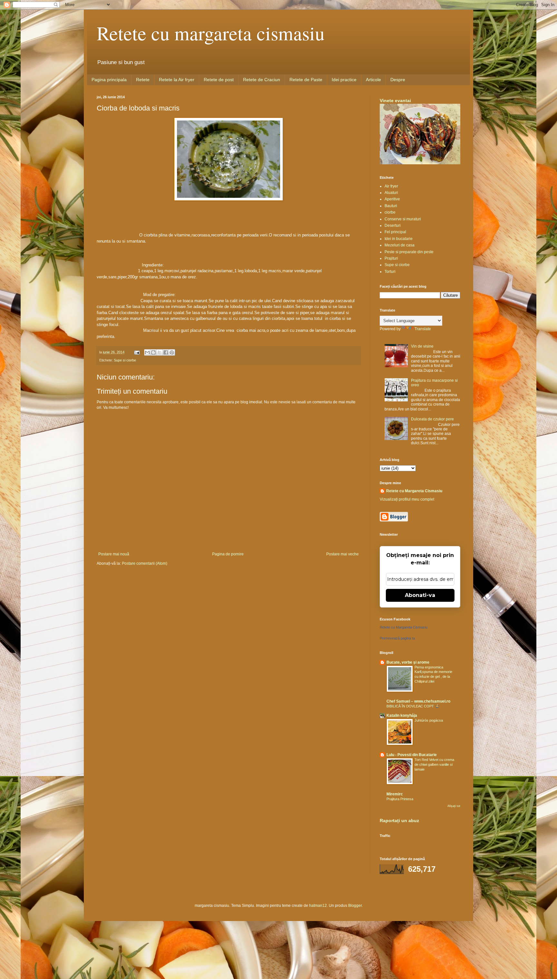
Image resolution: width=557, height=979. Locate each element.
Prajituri (391, 258)
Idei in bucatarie (399, 238)
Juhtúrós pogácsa (429, 720)
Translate (423, 329)
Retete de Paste (305, 79)
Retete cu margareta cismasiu (211, 33)
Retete (143, 79)
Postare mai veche (342, 554)
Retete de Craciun (261, 79)
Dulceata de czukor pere (432, 419)
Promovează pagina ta (397, 638)
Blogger (355, 905)
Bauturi (391, 206)
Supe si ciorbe (125, 360)
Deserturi (393, 225)
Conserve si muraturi (403, 219)
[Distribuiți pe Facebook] (165, 352)
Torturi (390, 271)
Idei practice (344, 79)
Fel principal (395, 232)
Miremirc (394, 794)
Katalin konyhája (401, 715)
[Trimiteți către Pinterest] (172, 352)
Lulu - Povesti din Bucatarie (411, 755)
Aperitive (392, 199)
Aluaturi (391, 192)
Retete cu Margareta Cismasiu (414, 491)
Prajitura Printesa (399, 799)
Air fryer (391, 186)
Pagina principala (109, 79)
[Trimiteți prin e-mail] (147, 352)
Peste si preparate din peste (409, 252)
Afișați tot (453, 806)
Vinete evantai (395, 100)
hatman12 (318, 905)
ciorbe (390, 212)
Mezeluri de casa (400, 245)
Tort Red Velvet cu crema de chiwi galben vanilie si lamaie (434, 764)
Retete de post (219, 79)
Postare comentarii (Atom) (144, 563)
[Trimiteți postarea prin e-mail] (136, 352)
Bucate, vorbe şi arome (407, 662)
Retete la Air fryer (176, 79)
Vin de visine (422, 346)
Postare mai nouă (113, 554)
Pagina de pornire (228, 554)
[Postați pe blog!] (153, 352)
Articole (373, 79)
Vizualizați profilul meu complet (407, 499)
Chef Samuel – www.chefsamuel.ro (418, 701)
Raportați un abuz (399, 820)
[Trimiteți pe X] (159, 352)
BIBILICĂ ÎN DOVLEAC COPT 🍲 (412, 706)
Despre (397, 79)
